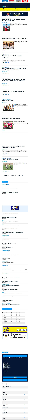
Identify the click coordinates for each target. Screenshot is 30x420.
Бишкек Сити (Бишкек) (6, 370)
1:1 (24, 391)
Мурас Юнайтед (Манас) (7, 365)
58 (8, 175)
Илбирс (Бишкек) (6, 366)
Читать (3, 62)
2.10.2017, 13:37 (4, 102)
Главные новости (4, 184)
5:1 (24, 412)
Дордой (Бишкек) (6, 362)
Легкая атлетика (8, 303)
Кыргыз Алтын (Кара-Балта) (7, 367)
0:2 (24, 417)
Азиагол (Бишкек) (6, 369)
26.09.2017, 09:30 (4, 161)
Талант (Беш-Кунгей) (6, 368)
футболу (15, 104)
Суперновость (4, 250)
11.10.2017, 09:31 (4, 83)
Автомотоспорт (8, 250)
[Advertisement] (15, 200)
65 (18, 175)
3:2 (24, 394)
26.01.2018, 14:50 (4, 22)
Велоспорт (8, 184)
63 (15, 175)
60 (11, 175)
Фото (18, 285)
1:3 (24, 404)
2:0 (24, 399)
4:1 (24, 407)
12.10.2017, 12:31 (4, 71)
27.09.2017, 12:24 (4, 149)
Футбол (3, 220)
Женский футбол (7, 54)
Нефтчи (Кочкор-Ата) (6, 363)
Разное (7, 261)
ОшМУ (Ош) (5, 364)
